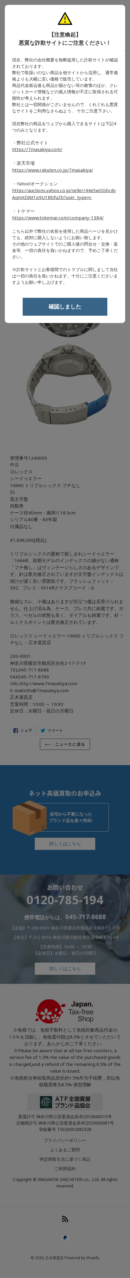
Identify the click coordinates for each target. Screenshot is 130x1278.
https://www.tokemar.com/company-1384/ (58, 218)
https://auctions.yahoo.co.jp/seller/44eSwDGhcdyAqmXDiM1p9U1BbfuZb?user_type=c (64, 194)
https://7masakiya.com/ (37, 149)
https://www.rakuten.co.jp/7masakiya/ (52, 170)
